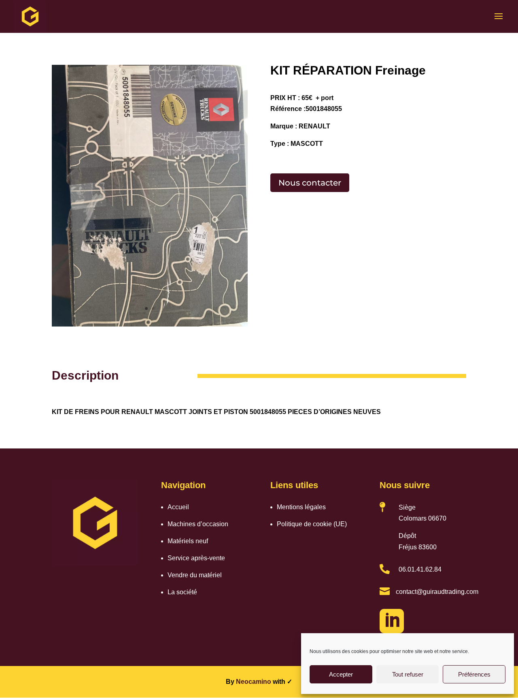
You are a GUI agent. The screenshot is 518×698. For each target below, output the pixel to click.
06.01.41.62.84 (420, 569)
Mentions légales (301, 507)
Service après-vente (196, 558)
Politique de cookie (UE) (312, 524)
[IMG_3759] (150, 326)
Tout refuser (407, 674)
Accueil (178, 507)
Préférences (474, 674)
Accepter (341, 674)
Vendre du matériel (195, 575)
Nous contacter (309, 183)
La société (182, 592)
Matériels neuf (188, 541)
